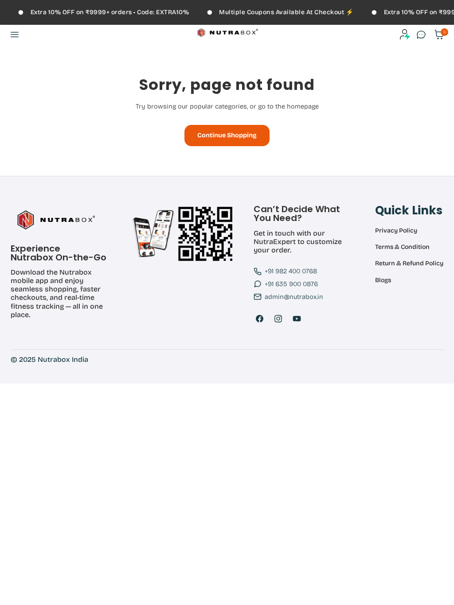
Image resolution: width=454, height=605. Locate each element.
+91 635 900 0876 (291, 284)
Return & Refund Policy (409, 263)
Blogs (383, 280)
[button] (14, 35)
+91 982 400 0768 (291, 271)
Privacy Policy (396, 231)
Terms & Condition (402, 247)
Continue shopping (227, 135)
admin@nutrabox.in (294, 297)
